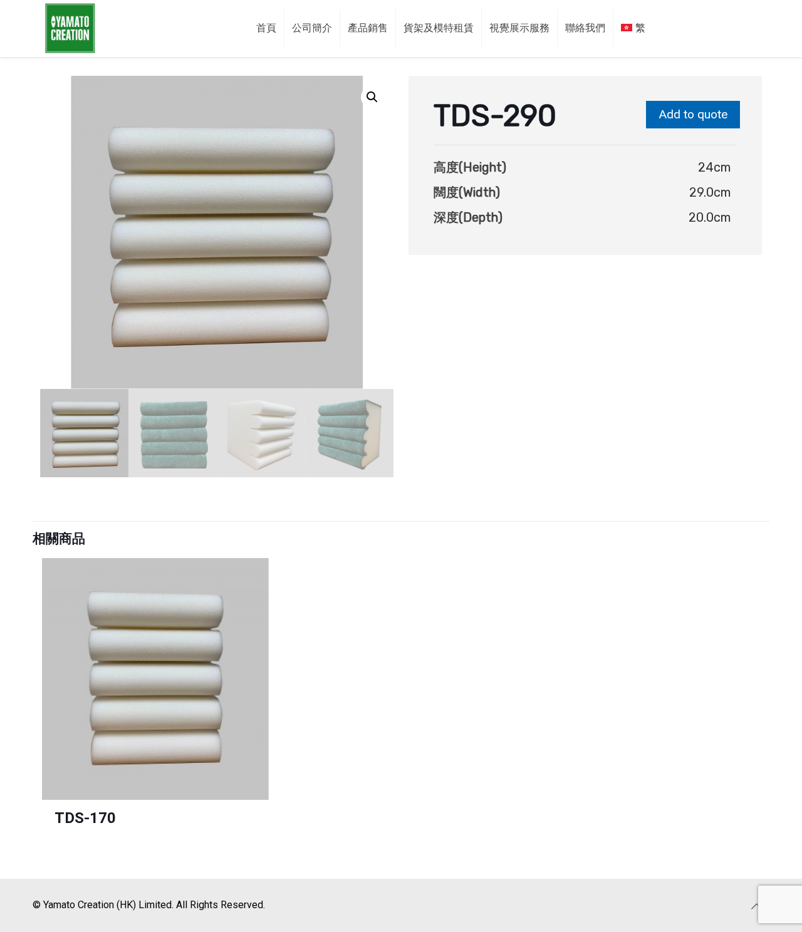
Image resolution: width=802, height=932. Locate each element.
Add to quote (693, 114)
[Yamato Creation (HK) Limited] (70, 28)
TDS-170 (85, 818)
